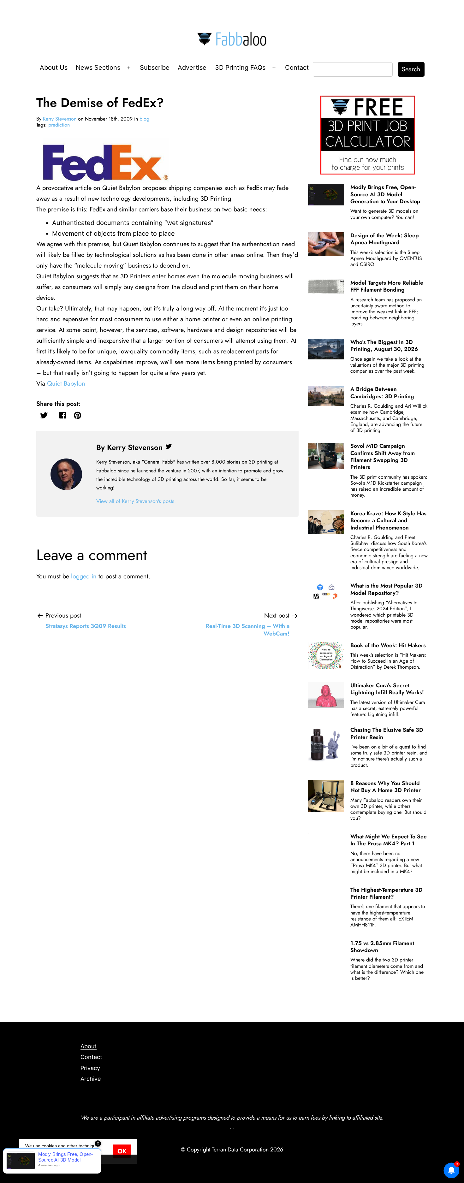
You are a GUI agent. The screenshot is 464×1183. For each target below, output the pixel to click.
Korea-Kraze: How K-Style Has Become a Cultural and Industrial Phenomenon (388, 520)
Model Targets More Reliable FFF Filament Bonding (386, 286)
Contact (297, 67)
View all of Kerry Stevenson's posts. (136, 501)
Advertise (192, 67)
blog (144, 118)
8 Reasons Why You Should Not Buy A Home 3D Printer (385, 786)
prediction (59, 124)
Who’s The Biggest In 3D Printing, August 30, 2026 (384, 345)
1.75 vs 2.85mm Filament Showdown (382, 946)
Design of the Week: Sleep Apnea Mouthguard (384, 238)
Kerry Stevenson (59, 118)
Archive (90, 1078)
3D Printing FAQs (240, 67)
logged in (84, 576)
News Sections (98, 67)
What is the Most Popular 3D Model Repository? (386, 589)
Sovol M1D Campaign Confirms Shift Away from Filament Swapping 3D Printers (382, 456)
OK (122, 1151)
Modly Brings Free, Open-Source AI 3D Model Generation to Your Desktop (385, 194)
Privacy (90, 1068)
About (88, 1046)
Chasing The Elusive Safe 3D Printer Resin (386, 733)
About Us (54, 67)
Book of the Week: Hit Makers (388, 645)
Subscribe (155, 67)
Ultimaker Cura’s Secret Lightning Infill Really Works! (387, 688)
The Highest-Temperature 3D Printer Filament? (386, 893)
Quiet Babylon (66, 383)
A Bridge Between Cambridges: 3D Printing (382, 392)
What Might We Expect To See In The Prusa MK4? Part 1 (388, 840)
